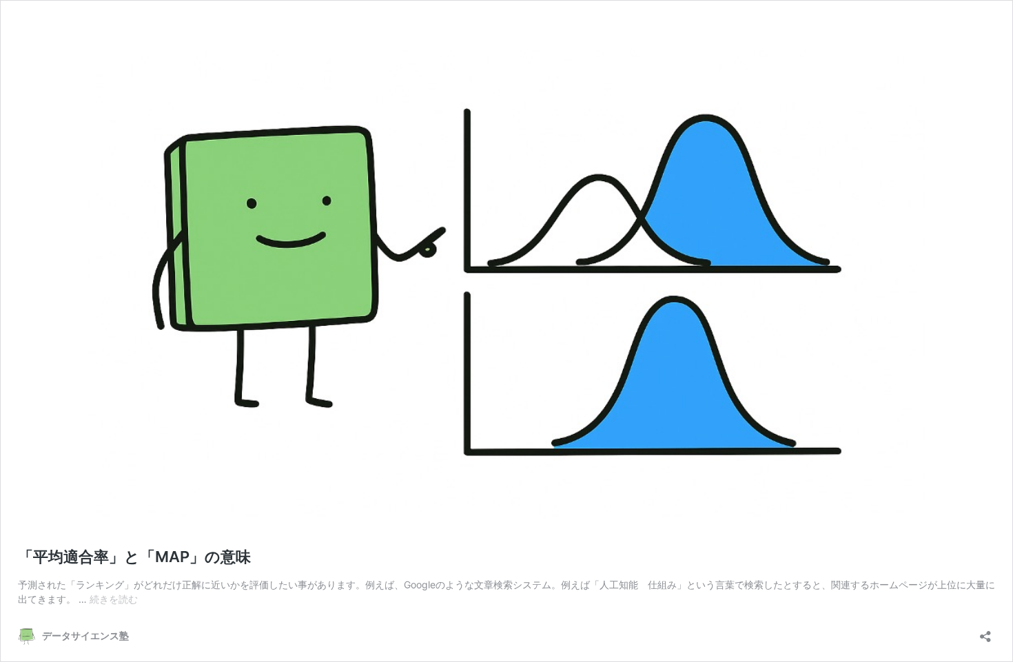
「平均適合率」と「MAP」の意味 (134, 557)
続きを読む (114, 599)
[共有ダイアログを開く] (985, 632)
